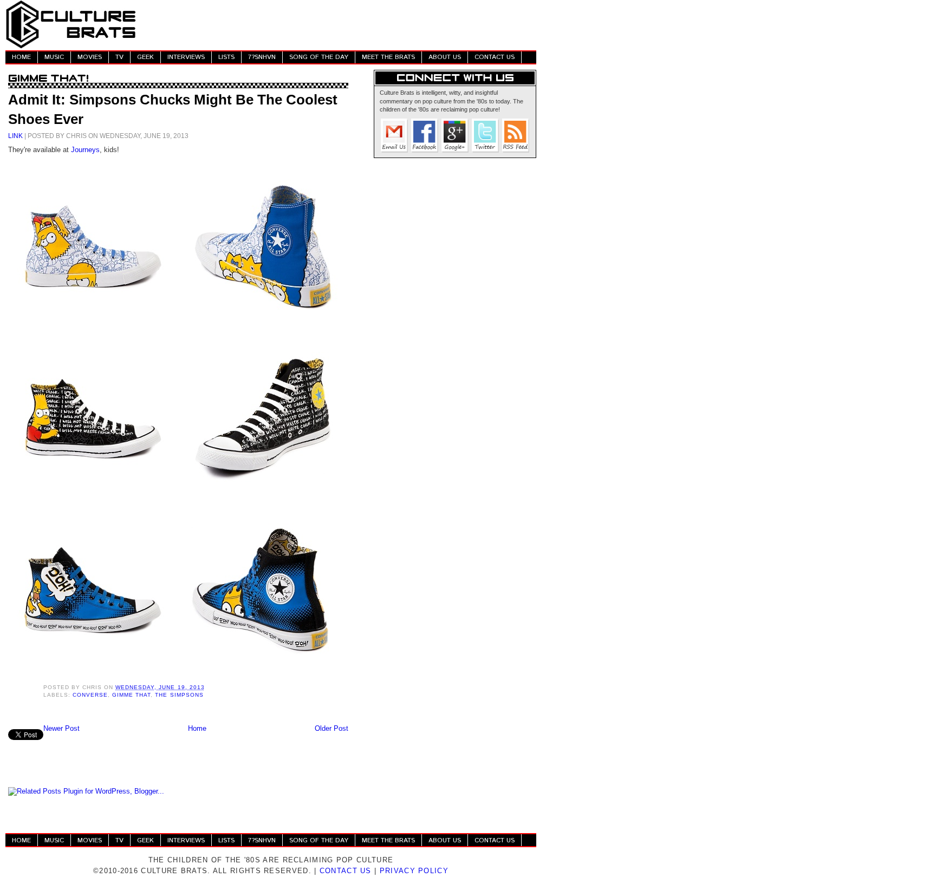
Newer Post (61, 728)
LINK (15, 135)
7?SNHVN (262, 57)
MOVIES (89, 57)
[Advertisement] (339, 24)
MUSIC (54, 57)
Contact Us (346, 871)
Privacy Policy (414, 871)
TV (119, 57)
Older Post (331, 728)
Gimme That (131, 695)
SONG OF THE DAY (318, 57)
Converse (90, 695)
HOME (21, 57)
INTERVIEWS (186, 57)
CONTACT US (494, 57)
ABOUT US (444, 57)
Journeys (85, 150)
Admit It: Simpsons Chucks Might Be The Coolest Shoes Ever (172, 109)
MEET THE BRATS (388, 57)
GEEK (145, 57)
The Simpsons (179, 695)
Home (197, 728)
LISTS (226, 57)
